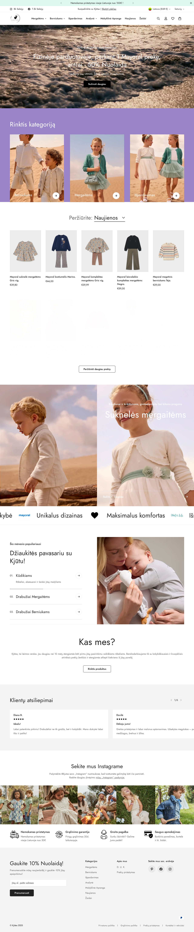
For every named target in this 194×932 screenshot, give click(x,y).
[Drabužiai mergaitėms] (97, 168)
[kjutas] (15, 18)
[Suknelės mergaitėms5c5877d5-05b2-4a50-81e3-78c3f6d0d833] (145, 445)
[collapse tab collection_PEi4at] (79, 609)
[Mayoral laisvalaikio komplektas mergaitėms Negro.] (132, 251)
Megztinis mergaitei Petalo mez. (95, 347)
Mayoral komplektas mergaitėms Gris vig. (92, 278)
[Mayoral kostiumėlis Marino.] (61, 251)
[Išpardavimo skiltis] (157, 168)
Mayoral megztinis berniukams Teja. (162, 278)
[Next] (133, 3)
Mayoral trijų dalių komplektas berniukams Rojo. (58, 349)
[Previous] (61, 3)
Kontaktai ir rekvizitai (175, 925)
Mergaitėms (37, 18)
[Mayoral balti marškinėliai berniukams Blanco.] (132, 320)
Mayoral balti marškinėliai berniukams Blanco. (130, 347)
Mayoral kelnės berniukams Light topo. (24, 347)
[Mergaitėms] (116, 195)
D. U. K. (121, 867)
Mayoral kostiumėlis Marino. (60, 277)
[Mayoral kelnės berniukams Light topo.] (25, 320)
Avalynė (90, 18)
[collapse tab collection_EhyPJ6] (79, 594)
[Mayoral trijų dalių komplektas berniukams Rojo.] (61, 320)
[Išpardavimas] (176, 195)
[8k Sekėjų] (170, 869)
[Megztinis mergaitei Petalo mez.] (97, 320)
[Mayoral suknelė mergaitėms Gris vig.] (25, 251)
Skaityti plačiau (109, 9)
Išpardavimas (75, 18)
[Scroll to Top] (188, 915)
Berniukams (56, 18)
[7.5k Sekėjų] (161, 869)
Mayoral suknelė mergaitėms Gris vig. (25, 278)
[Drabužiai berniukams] (37, 168)
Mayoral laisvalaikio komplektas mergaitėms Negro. (129, 280)
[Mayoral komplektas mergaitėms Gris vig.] (97, 251)
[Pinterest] (152, 869)
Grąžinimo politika (129, 925)
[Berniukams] (56, 195)
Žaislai (142, 18)
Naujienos (130, 18)
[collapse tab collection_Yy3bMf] (79, 578)
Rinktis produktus (97, 669)
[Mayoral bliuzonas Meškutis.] (168, 320)
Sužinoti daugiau (97, 84)
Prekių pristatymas (126, 872)
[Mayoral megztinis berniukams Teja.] (168, 251)
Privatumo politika (107, 925)
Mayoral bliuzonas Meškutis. (168, 346)
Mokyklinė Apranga (110, 18)
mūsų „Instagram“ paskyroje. (110, 777)
